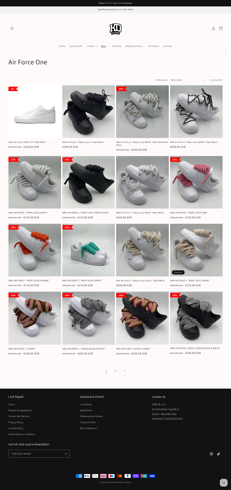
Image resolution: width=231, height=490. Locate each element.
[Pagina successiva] (124, 370)
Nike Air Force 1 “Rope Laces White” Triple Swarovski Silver (142, 143)
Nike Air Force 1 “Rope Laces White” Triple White (140, 212)
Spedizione (86, 410)
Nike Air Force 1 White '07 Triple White (27, 142)
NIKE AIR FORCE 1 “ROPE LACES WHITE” (28, 212)
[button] (12, 28)
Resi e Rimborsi (88, 428)
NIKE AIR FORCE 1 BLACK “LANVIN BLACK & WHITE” (195, 348)
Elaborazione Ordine (91, 416)
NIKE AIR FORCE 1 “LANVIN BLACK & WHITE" (84, 348)
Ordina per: (162, 79)
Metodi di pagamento (20, 410)
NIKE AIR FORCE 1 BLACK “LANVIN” (133, 348)
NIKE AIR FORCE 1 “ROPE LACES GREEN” (82, 280)
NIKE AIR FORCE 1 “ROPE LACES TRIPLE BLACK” (85, 212)
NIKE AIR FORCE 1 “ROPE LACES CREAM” (190, 280)
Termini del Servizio (19, 416)
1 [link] (106, 370)
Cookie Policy (15, 428)
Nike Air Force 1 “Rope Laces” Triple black (82, 142)
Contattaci (86, 404)
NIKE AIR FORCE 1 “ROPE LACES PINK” (188, 212)
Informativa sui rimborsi (21, 434)
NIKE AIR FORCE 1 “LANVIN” (22, 348)
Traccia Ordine (88, 422)
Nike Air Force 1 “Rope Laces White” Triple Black (194, 142)
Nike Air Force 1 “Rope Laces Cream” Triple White (140, 280)
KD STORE (110, 482)
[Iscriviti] (65, 454)
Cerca (11, 404)
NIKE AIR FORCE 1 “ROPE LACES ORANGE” (29, 280)
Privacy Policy (15, 422)
